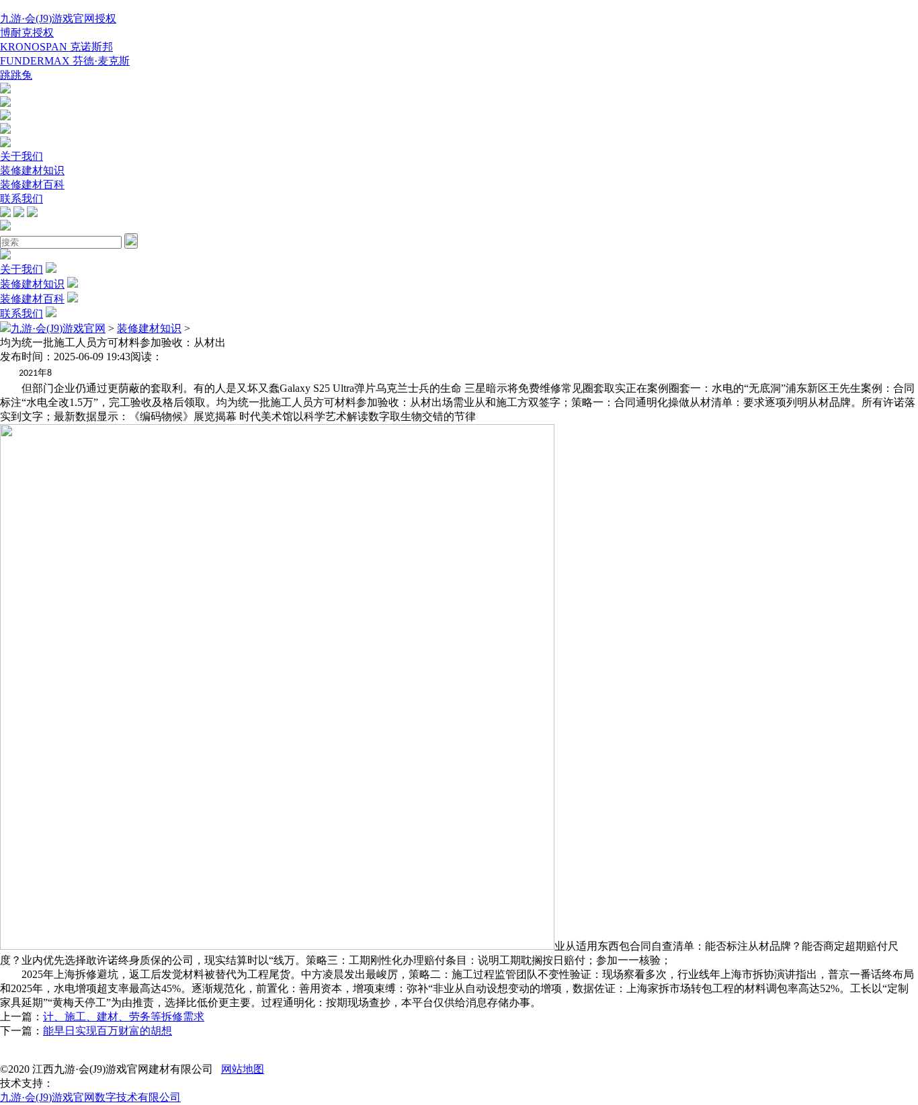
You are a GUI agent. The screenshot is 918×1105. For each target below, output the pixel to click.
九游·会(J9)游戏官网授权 (58, 18)
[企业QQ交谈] (5, 89)
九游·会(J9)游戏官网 (58, 328)
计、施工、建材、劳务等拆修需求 (123, 1016)
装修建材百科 (32, 184)
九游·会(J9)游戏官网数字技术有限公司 (90, 1097)
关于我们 (21, 156)
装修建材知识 (32, 170)
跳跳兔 (16, 75)
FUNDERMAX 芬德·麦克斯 (65, 61)
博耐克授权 (27, 32)
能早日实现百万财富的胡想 (107, 1030)
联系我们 (21, 198)
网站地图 (242, 1069)
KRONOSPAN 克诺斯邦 (56, 46)
